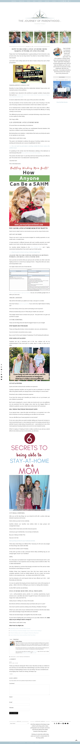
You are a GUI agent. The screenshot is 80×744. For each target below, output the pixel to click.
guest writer (19, 656)
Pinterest (34, 652)
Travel (28, 1)
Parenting (13, 1)
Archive (40, 1)
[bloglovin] (61, 723)
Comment (12, 683)
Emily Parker (19, 641)
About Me (47, 1)
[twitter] (54, 723)
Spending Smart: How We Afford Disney (20, 628)
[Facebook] (65, 1)
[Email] (68, 1)
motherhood (26, 656)
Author (11, 639)
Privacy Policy (30, 742)
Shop (34, 1)
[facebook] (58, 723)
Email (11, 702)
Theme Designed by (65, 742)
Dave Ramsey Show (36, 247)
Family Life (21, 1)
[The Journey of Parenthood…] (40, 16)
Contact (54, 1)
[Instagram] (60, 1)
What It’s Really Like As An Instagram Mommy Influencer (24, 633)
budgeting (13, 656)
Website (11, 707)
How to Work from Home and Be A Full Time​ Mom (22, 635)
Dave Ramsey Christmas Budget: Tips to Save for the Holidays (26, 630)
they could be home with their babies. (31, 152)
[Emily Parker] (12, 645)
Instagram (24, 652)
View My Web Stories (62, 102)
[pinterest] (63, 723)
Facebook (28, 652)
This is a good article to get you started (19, 292)
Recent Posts (16, 639)
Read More (62, 77)
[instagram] (56, 723)
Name (11, 697)
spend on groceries (24, 303)
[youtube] (65, 723)
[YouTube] (63, 1)
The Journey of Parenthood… (19, 742)
